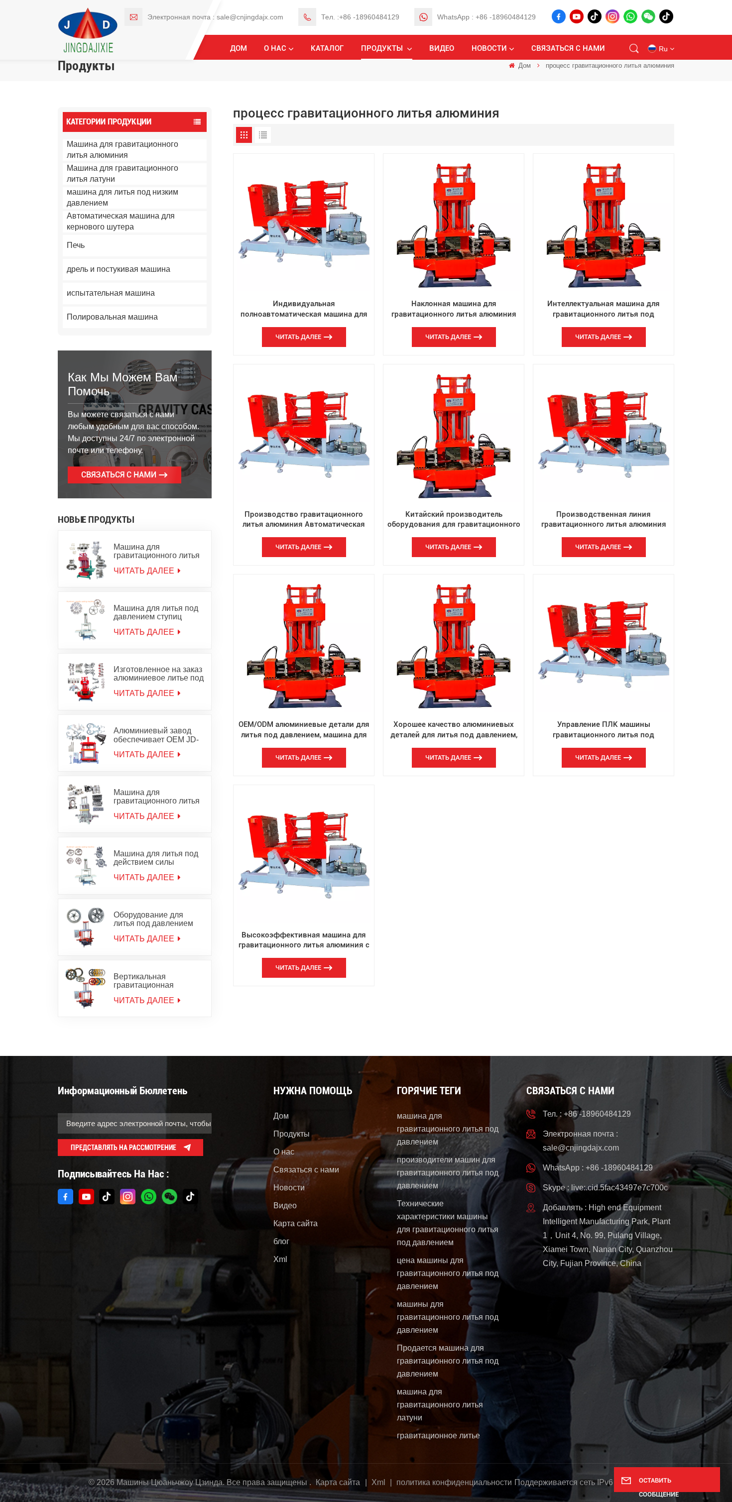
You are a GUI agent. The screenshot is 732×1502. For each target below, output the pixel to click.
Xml (280, 1259)
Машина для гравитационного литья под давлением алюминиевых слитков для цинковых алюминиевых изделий (157, 551)
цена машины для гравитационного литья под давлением (447, 1273)
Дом (238, 48)
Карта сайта (295, 1223)
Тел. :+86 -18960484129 (360, 17)
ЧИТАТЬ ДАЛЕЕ (145, 571)
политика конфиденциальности (454, 1482)
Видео (441, 48)
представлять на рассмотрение (123, 1148)
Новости (489, 48)
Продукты (383, 48)
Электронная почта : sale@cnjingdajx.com (215, 17)
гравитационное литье (438, 1435)
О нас (275, 48)
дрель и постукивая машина (118, 269)
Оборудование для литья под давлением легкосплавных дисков (155, 919)
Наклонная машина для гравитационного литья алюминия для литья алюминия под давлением (453, 309)
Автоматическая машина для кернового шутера (121, 221)
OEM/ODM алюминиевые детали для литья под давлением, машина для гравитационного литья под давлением (304, 730)
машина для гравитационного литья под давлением (447, 1129)
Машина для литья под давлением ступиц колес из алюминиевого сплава (157, 612)
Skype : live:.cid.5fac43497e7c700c (605, 1187)
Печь (76, 245)
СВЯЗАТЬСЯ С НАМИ (118, 474)
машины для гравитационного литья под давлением (447, 1317)
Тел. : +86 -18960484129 (587, 1114)
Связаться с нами (568, 48)
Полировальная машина (112, 317)
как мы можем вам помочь (123, 384)
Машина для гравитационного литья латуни (122, 173)
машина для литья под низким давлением (122, 197)
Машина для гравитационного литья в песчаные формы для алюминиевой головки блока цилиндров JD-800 (157, 796)
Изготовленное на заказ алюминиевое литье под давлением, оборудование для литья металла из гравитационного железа (159, 673)
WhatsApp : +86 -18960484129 (486, 17)
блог (281, 1241)
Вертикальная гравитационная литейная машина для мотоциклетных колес (155, 980)
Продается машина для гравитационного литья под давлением (447, 1361)
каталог (327, 48)
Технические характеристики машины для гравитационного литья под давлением (447, 1223)
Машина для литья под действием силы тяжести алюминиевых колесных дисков (156, 857)
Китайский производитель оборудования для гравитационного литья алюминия (453, 520)
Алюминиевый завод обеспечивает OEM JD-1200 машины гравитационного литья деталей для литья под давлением (157, 734)
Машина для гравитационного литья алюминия (122, 149)
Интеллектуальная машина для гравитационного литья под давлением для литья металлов (603, 309)
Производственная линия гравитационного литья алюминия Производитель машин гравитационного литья (603, 520)
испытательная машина (111, 293)
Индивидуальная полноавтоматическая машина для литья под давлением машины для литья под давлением (304, 309)
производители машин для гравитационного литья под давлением (447, 1172)
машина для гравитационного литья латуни (440, 1404)
